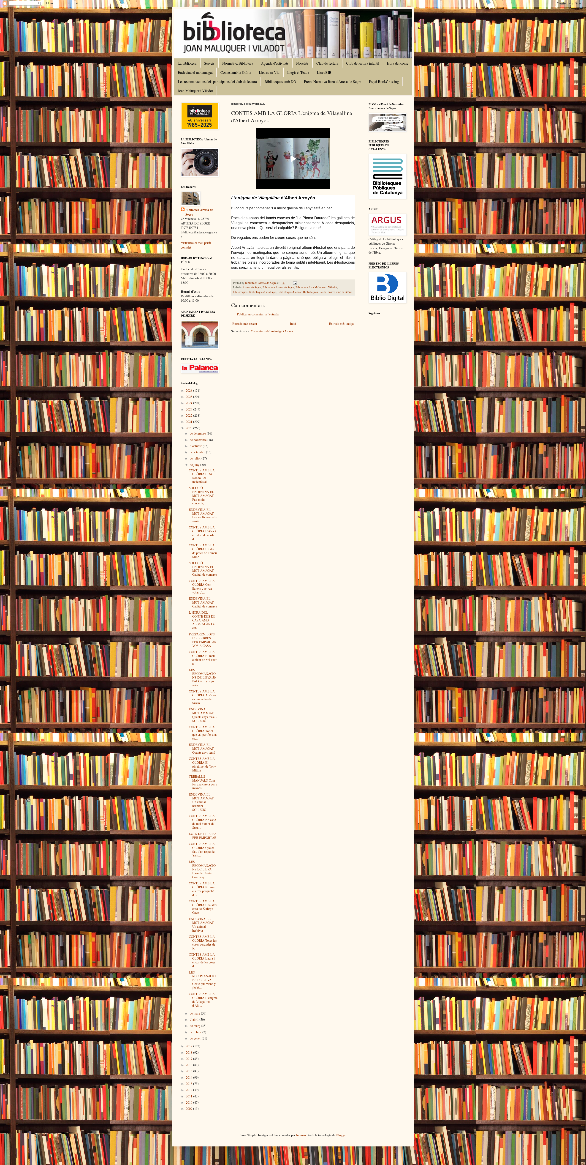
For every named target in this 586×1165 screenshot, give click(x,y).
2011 (189, 1096)
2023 (189, 409)
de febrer (196, 1032)
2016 (189, 1065)
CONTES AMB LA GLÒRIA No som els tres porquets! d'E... (202, 889)
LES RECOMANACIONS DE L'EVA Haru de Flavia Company (202, 869)
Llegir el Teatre (298, 72)
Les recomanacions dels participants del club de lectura (217, 81)
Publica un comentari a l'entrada (258, 314)
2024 (189, 403)
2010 (189, 1102)
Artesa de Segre (252, 287)
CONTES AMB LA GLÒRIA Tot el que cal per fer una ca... (203, 733)
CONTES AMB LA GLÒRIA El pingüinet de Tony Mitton (202, 764)
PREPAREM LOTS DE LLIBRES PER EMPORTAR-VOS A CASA (203, 640)
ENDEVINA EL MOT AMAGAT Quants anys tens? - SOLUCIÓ (203, 715)
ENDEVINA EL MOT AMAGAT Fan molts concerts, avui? (203, 515)
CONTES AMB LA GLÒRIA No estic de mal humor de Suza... (202, 821)
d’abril (194, 1019)
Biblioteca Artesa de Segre (278, 287)
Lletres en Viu (269, 72)
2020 (189, 428)
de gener (196, 1038)
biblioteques (240, 292)
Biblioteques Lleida (314, 292)
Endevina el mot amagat (195, 72)
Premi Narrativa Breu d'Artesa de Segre (332, 81)
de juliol (195, 458)
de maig (195, 1013)
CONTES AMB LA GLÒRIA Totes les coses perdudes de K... (203, 942)
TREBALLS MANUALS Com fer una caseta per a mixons (203, 782)
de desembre (198, 433)
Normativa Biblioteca (237, 63)
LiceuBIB (324, 72)
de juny (195, 464)
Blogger (341, 1135)
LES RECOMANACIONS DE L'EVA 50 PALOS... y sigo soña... (202, 677)
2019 (189, 1046)
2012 (189, 1090)
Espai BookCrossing (384, 81)
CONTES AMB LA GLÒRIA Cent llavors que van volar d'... (202, 586)
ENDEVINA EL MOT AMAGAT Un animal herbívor (201, 925)
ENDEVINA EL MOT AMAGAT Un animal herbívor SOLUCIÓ (201, 802)
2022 (189, 415)
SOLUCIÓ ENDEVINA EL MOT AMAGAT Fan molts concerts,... (201, 495)
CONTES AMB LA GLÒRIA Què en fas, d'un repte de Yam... (202, 849)
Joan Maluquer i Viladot (195, 90)
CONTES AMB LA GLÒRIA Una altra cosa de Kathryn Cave (203, 907)
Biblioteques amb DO (280, 81)
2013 (189, 1083)
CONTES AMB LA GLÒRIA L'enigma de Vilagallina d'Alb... (203, 999)
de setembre (198, 452)
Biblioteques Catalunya (262, 292)
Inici (293, 323)
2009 (189, 1108)
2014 (189, 1077)
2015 (189, 1071)
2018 (189, 1052)
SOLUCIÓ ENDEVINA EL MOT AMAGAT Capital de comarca (203, 569)
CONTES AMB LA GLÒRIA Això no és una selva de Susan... (202, 697)
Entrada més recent (244, 323)
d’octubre (196, 446)
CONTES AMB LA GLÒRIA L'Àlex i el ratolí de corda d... (202, 533)
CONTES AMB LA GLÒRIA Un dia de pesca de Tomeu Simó (203, 551)
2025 (189, 396)
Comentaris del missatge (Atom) (272, 331)
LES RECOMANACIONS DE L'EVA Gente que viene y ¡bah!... (202, 980)
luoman (301, 1135)
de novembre (198, 440)
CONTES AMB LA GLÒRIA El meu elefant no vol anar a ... (203, 657)
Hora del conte (397, 63)
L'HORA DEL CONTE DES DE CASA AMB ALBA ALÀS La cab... (202, 620)
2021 (189, 421)
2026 (189, 390)
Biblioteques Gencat (290, 292)
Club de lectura (327, 63)
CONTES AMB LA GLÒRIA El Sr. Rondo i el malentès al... (202, 476)
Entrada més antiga (341, 323)
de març (195, 1025)
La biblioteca (187, 63)
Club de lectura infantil (362, 63)
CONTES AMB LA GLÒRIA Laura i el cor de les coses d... (202, 960)
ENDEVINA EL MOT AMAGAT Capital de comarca (203, 602)
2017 (189, 1058)
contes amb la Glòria (340, 292)
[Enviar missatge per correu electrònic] (295, 283)
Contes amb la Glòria (235, 72)
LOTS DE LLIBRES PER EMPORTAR (203, 835)
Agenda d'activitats (274, 63)
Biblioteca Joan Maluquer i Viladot (316, 287)
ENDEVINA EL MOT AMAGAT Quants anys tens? (202, 748)
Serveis (209, 63)
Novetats (302, 63)
